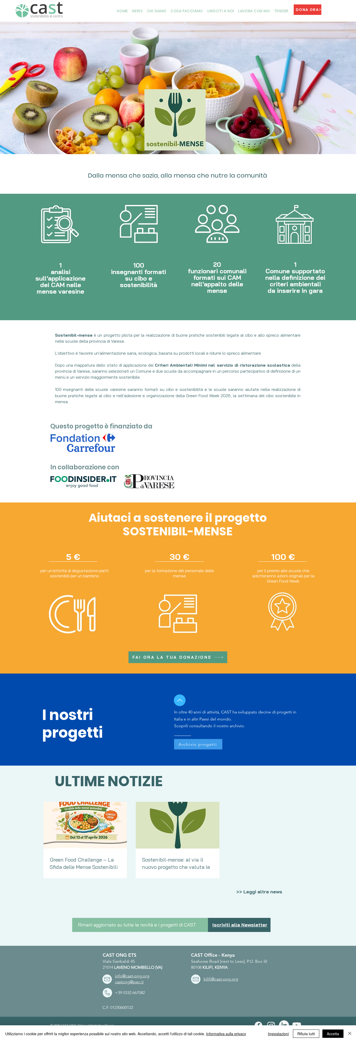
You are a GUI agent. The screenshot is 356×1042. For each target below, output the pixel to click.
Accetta (333, 1033)
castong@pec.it (129, 981)
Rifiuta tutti (306, 1033)
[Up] (180, 700)
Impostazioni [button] (278, 1033)
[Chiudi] (350, 1033)
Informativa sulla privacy (226, 1033)
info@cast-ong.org (132, 975)
